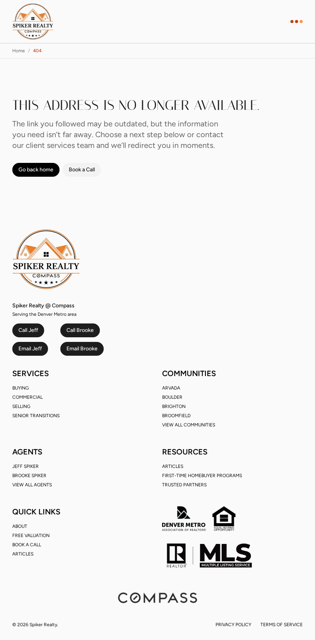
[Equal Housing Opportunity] (223, 518)
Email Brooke (82, 348)
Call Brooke (80, 330)
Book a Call (82, 169)
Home (18, 50)
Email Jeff (30, 348)
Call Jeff (28, 330)
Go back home (35, 169)
